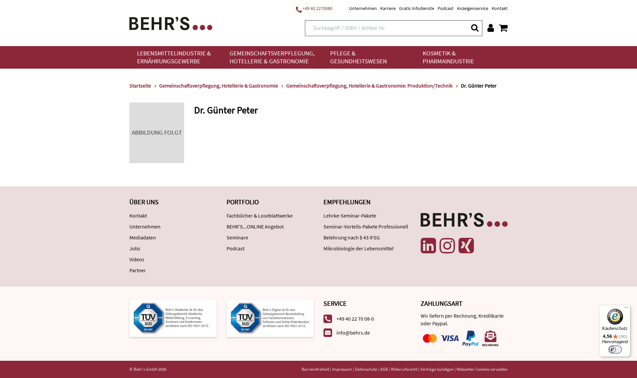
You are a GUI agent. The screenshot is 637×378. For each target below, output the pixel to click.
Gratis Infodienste (416, 8)
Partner (137, 270)
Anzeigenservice (472, 8)
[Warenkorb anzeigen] (503, 27)
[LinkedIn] (428, 246)
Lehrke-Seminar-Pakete (349, 215)
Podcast (446, 8)
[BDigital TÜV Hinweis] (173, 317)
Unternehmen (363, 8)
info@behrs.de (353, 332)
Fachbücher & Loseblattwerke (260, 215)
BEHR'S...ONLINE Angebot (255, 226)
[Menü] (626, 309)
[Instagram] (447, 246)
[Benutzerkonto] (490, 27)
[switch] (615, 349)
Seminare (237, 237)
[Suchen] (474, 27)
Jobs (134, 248)
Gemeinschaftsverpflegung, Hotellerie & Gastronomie (272, 57)
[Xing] (466, 246)
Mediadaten (142, 237)
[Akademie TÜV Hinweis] (270, 317)
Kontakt (500, 8)
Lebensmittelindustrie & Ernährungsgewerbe (174, 57)
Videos (136, 259)
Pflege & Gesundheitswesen (358, 57)
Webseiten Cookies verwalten (482, 369)
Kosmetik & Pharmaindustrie (448, 57)
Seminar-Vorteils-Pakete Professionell (365, 226)
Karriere (388, 8)
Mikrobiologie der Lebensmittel (358, 248)
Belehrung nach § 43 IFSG (351, 237)
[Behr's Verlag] (170, 23)
